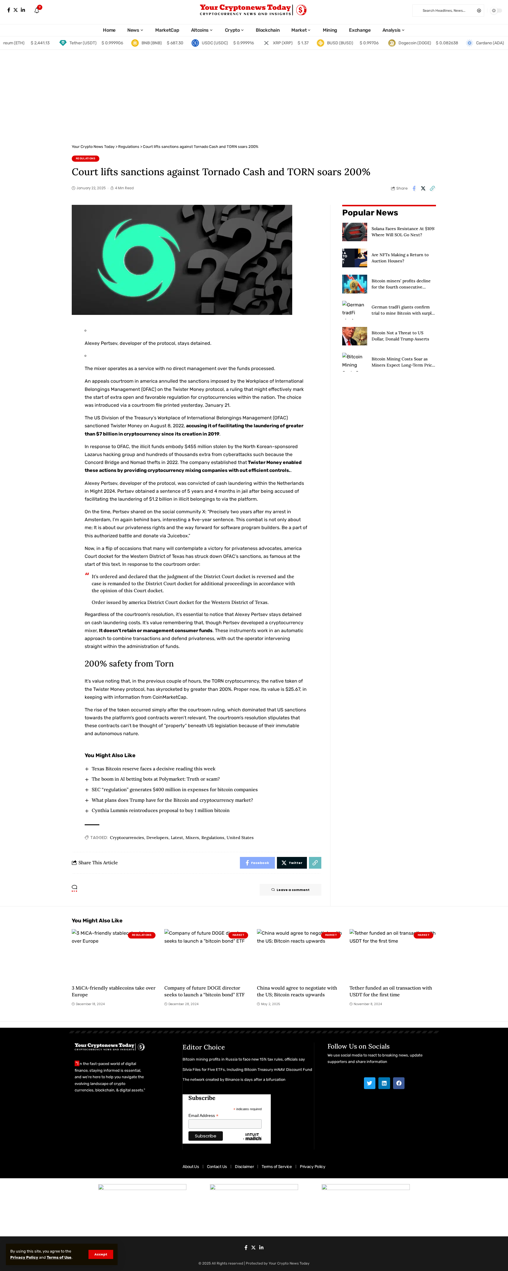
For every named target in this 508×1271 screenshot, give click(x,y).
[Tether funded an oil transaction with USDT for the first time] (393, 955)
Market (238, 935)
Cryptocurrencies (127, 837)
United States (240, 837)
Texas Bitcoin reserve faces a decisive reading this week (153, 769)
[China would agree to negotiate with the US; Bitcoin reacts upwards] (300, 955)
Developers (157, 837)
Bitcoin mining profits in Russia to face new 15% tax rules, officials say (244, 1059)
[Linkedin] (384, 1083)
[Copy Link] (432, 188)
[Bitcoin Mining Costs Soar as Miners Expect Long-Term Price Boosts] (354, 362)
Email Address (203, 1115)
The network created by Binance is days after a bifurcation (234, 1079)
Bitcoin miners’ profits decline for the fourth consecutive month (401, 287)
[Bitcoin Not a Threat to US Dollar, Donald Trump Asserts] (354, 336)
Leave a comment (293, 889)
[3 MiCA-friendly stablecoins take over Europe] (115, 955)
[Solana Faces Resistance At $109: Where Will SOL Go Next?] (354, 232)
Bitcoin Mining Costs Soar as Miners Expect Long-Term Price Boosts (403, 365)
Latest (177, 837)
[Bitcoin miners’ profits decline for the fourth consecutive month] (354, 284)
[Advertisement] (254, 94)
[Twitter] (15, 10)
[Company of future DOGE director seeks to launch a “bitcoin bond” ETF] (207, 955)
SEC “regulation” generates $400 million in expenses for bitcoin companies (175, 789)
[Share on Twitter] (423, 188)
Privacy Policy (24, 1257)
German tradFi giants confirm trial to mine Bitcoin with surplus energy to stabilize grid (404, 313)
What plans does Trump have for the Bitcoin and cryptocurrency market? (172, 800)
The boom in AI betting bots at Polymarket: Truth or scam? (156, 779)
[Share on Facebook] (414, 188)
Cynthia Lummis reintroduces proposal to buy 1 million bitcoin (161, 810)
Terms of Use (59, 1257)
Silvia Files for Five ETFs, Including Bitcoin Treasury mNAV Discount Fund (247, 1069)
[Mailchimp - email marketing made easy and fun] (252, 1141)
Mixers (192, 837)
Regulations (86, 158)
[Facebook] (9, 10)
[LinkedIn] (22, 10)
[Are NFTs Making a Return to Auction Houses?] (354, 258)
